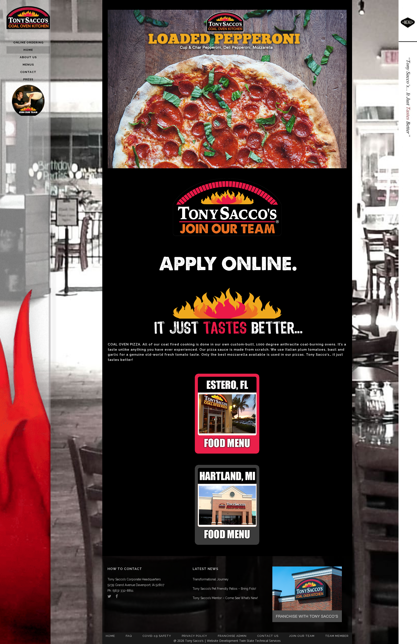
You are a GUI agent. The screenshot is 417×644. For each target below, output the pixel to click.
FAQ (129, 635)
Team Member (337, 635)
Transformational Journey (210, 579)
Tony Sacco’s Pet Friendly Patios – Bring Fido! (224, 588)
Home (110, 635)
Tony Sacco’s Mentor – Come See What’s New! (225, 598)
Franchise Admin (232, 635)
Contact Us (267, 635)
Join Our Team (301, 635)
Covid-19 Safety (156, 635)
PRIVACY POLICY (194, 635)
